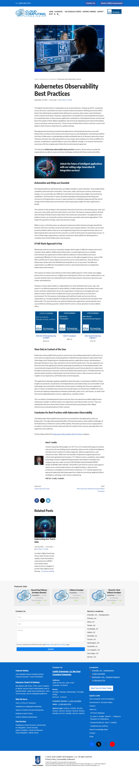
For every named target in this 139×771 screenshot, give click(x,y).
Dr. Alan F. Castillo (66, 100)
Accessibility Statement (66, 759)
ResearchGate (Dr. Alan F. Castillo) (103, 722)
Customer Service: (60, 701)
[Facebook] (36, 500)
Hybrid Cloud (33, 733)
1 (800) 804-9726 (24, 3)
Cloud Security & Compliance (47, 79)
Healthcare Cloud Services (26, 725)
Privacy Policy (50, 644)
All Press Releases (97, 713)
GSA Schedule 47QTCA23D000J (101, 699)
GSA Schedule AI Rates (73, 11)
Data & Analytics (22, 730)
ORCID (48, 478)
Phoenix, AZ (91, 618)
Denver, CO (91, 657)
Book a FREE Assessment (111, 3)
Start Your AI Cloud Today (101, 688)
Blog (51, 14)
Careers (92, 706)
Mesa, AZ (90, 622)
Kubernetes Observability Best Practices (68, 434)
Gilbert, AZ (91, 632)
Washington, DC (93, 643)
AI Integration (21, 728)
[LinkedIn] (105, 744)
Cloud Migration (22, 733)
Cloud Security (32, 728)
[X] (42, 500)
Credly (54, 478)
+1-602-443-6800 (74, 701)
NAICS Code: (57, 708)
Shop (91, 736)
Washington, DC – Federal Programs (106, 677)
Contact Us (90, 3)
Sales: (54, 704)
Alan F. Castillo (51, 443)
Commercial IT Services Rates (100, 702)
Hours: (55, 689)
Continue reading (47, 571)
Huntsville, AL (92, 646)
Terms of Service (61, 644)
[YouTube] (112, 744)
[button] (63, 11)
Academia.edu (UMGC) (99, 726)
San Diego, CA (92, 653)
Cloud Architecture (36, 730)
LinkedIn (61, 478)
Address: (56, 680)
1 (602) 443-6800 (98, 674)
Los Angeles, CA (93, 650)
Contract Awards (89, 11)
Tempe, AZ (91, 625)
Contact (100, 11)
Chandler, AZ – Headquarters (98, 615)
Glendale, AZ (92, 636)
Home (51, 11)
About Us (92, 709)
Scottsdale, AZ (92, 629)
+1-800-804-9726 (64, 704)
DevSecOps (41, 725)
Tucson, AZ (91, 639)
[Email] (48, 500)
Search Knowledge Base (98, 729)
